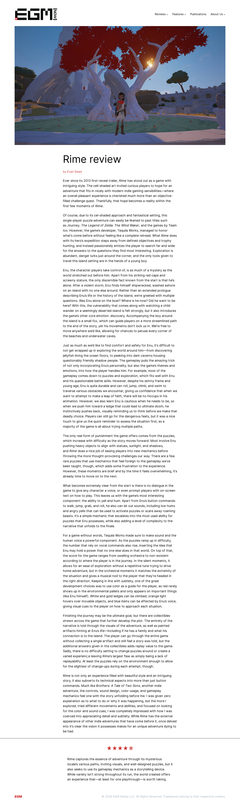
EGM (18, 796)
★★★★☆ (120, 748)
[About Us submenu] (224, 14)
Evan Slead (74, 171)
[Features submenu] (185, 14)
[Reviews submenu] (167, 14)
